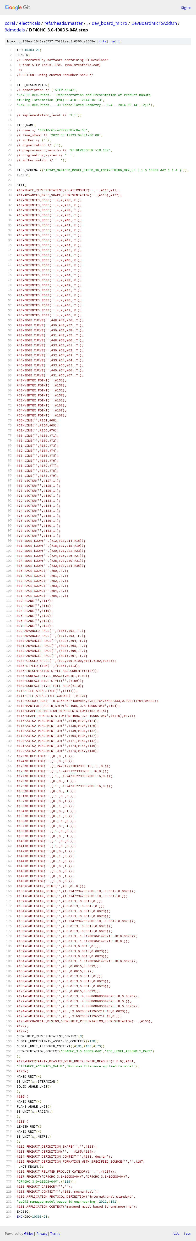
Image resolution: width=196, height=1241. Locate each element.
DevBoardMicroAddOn (154, 23)
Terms (55, 1233)
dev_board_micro (109, 23)
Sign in (186, 7)
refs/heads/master (63, 23)
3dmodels (15, 30)
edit (116, 41)
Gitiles (28, 1233)
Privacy (41, 1233)
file (103, 41)
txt (176, 1233)
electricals (29, 23)
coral (10, 23)
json (187, 1233)
